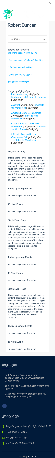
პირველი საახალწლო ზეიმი (22, 53)
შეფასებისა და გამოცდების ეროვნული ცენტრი (27, 387)
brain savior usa (19, 94)
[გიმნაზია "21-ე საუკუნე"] (23, 14)
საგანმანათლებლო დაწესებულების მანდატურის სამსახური (25, 395)
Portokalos (32, 456)
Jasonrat (15, 105)
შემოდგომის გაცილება (20, 74)
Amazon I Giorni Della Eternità (26, 113)
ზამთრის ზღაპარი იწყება (21, 67)
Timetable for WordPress (23, 140)
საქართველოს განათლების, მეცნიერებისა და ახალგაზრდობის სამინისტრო (25, 378)
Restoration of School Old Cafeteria (29, 97)
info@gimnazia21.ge (16, 437)
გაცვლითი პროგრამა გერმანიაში (25, 60)
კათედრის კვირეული (18, 82)
